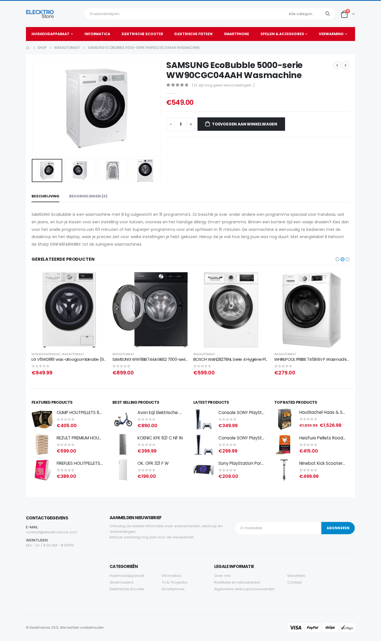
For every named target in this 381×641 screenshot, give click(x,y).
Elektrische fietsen (193, 34)
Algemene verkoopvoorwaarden (244, 589)
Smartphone (236, 34)
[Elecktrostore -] (40, 14)
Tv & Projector (175, 582)
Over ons (222, 575)
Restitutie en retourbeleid (237, 582)
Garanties (296, 575)
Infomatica (171, 575)
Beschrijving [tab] (45, 196)
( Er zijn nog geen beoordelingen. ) (223, 85)
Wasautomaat (73, 354)
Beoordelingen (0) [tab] (88, 196)
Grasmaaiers (122, 582)
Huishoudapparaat (50, 34)
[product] (69, 309)
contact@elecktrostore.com (51, 532)
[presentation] (33, 108)
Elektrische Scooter (142, 34)
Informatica (97, 34)
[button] (337, 259)
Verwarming (331, 34)
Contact (294, 582)
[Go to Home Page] (28, 47)
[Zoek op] (327, 14)
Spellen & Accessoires (282, 34)
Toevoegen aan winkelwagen (244, 124)
